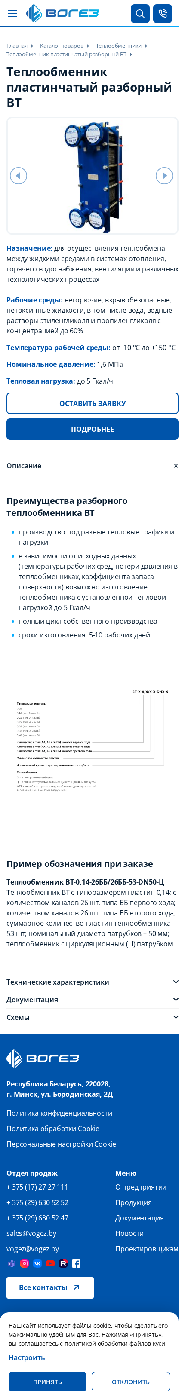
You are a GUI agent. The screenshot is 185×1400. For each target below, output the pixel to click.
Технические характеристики (57, 982)
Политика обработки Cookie (52, 1128)
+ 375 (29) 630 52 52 (37, 1202)
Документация (32, 999)
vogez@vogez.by (32, 1249)
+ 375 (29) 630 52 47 (37, 1218)
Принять (47, 1382)
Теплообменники (119, 45)
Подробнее (92, 429)
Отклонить (131, 1382)
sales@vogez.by (31, 1233)
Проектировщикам (147, 1249)
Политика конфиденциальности (59, 1113)
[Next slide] (164, 175)
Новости (129, 1233)
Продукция (133, 1202)
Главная (17, 45)
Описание (23, 465)
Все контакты (43, 1287)
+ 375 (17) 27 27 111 (37, 1187)
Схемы (18, 1017)
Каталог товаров (61, 45)
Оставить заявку (92, 403)
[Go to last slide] (18, 175)
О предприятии (140, 1187)
